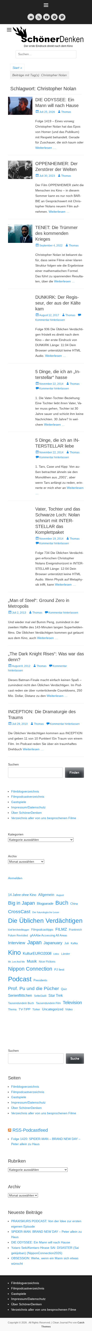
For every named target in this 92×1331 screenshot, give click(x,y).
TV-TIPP (24, 1009)
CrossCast (19, 911)
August (60, 895)
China (74, 903)
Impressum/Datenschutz (28, 807)
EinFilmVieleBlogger (18, 929)
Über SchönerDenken (26, 812)
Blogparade (45, 903)
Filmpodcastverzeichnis (27, 796)
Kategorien (15, 834)
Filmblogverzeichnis (25, 791)
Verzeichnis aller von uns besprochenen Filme (43, 818)
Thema (12, 1009)
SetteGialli (40, 995)
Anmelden (15, 878)
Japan (34, 942)
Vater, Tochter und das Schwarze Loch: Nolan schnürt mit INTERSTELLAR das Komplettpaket (57, 521)
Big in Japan (21, 903)
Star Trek (55, 995)
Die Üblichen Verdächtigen (45, 920)
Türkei (36, 1009)
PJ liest (59, 969)
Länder (65, 953)
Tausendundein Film (48, 1003)
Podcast (19, 979)
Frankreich (75, 929)
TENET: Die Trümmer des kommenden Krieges (56, 233)
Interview (16, 942)
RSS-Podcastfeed (30, 1130)
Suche (74, 1058)
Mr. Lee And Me (16, 961)
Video (69, 1009)
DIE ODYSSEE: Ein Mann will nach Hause (40, 1242)
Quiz (64, 989)
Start (17, 67)
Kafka (74, 943)
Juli (66, 943)
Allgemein (46, 895)
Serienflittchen (20, 995)
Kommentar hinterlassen (54, 388)
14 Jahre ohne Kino (22, 895)
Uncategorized (52, 1009)
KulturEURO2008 (37, 953)
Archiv (12, 856)
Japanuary (53, 943)
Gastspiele (18, 802)
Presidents (40, 980)
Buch (61, 903)
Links (56, 954)
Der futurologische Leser (45, 912)
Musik (32, 961)
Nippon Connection (30, 969)
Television (72, 1002)
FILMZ (61, 929)
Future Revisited (18, 935)
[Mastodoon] (62, 19)
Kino (14, 952)
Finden (74, 772)
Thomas (66, 112)
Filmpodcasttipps (42, 929)
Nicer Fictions (47, 961)
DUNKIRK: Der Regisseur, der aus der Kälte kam (58, 303)
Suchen (13, 764)
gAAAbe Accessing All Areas (48, 935)
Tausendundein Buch (21, 1003)
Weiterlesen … (45, 147)
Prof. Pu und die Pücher (33, 988)
